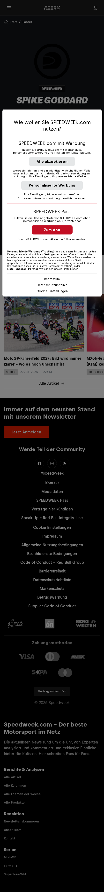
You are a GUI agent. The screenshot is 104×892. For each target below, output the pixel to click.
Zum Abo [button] (52, 230)
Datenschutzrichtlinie (52, 285)
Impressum (52, 279)
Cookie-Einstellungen (52, 291)
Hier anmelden (76, 239)
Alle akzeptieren (52, 161)
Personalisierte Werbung (52, 185)
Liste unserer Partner (22, 268)
